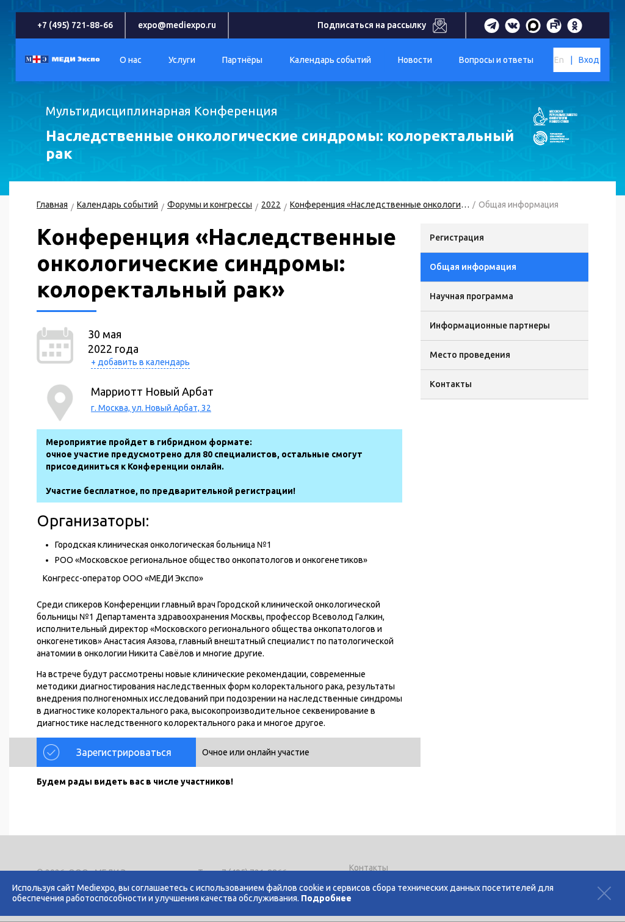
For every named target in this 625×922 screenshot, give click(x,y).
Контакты (451, 384)
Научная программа (471, 296)
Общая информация (473, 267)
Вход (589, 60)
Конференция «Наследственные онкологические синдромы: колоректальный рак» (379, 204)
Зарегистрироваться (124, 752)
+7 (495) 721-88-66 (75, 25)
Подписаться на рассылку (371, 25)
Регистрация (457, 237)
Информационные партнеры (490, 325)
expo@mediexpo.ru (177, 25)
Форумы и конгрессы (209, 204)
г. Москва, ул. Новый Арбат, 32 (151, 408)
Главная (52, 204)
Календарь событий (117, 204)
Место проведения (470, 355)
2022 (271, 204)
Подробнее (326, 898)
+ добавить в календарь (140, 362)
